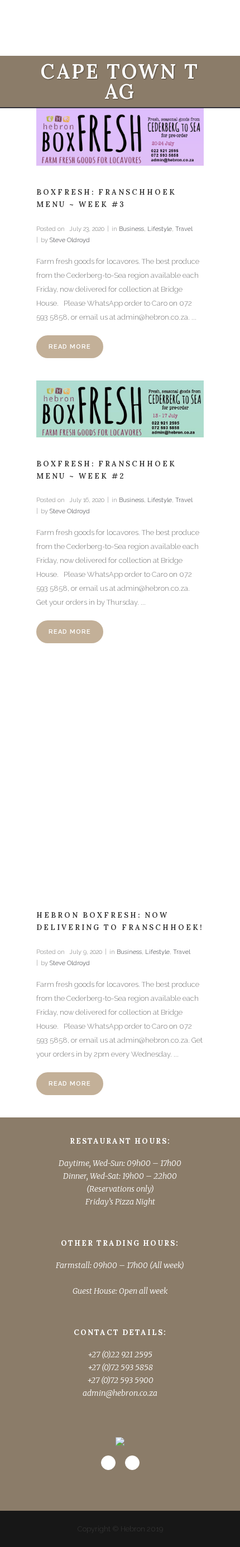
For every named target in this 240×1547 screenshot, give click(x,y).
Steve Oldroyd (70, 240)
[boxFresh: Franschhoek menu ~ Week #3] (120, 137)
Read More (70, 346)
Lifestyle (159, 229)
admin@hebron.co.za (120, 1393)
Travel (184, 229)
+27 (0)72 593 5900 (120, 1380)
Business (131, 229)
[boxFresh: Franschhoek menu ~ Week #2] (120, 408)
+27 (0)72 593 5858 (120, 1367)
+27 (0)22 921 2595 (120, 1355)
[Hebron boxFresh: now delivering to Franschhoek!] (120, 777)
